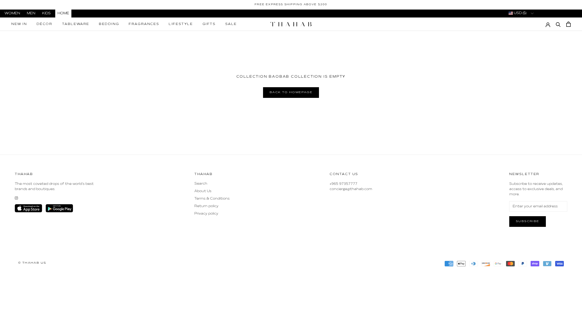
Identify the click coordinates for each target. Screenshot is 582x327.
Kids (46, 13)
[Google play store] (59, 208)
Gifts (209, 24)
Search (200, 183)
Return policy (206, 206)
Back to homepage (291, 92)
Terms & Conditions (212, 198)
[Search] (558, 24)
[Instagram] (16, 198)
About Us (202, 191)
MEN (31, 13)
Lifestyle (181, 24)
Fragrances (144, 24)
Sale (231, 24)
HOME (63, 13)
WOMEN (12, 13)
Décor (45, 24)
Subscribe (527, 221)
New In (19, 24)
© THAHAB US (32, 263)
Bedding (109, 24)
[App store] (28, 208)
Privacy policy (206, 213)
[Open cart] (568, 24)
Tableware (75, 24)
